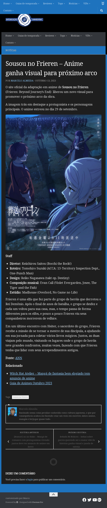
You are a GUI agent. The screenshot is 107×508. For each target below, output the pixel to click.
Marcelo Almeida (22, 80)
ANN (18, 358)
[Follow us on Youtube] (94, 500)
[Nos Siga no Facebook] (84, 500)
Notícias (73, 3)
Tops (60, 3)
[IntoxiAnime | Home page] (24, 20)
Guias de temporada (26, 3)
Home (6, 3)
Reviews (47, 3)
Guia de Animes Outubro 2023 (31, 383)
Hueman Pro (37, 502)
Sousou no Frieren (20, 397)
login (30, 479)
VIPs (85, 3)
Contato (7, 10)
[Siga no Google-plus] (99, 500)
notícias (11, 50)
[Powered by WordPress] (17, 502)
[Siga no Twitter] (89, 500)
